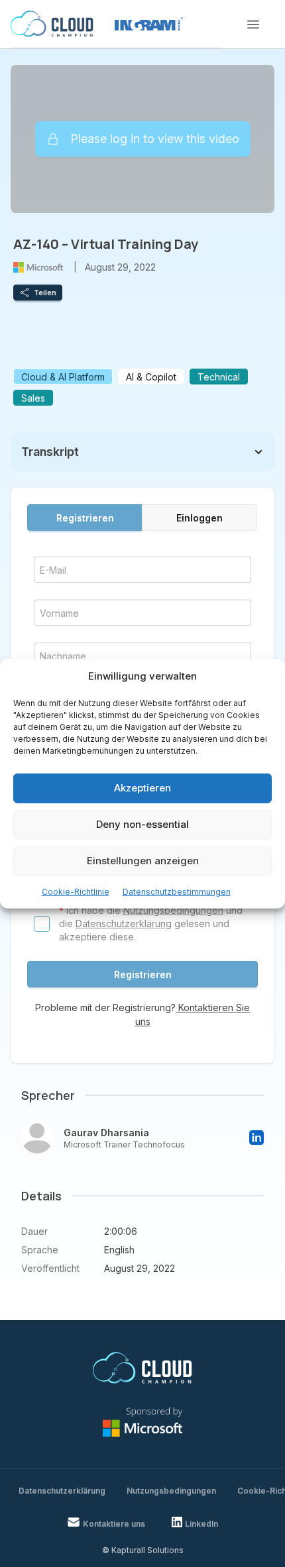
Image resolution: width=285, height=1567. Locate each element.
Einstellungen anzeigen (143, 860)
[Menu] (253, 24)
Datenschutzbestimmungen (177, 891)
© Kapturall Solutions (143, 1550)
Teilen (45, 292)
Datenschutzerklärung (124, 923)
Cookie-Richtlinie (75, 891)
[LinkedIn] (256, 1137)
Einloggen (199, 517)
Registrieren (85, 517)
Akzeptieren (142, 788)
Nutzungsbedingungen (173, 910)
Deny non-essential (142, 824)
